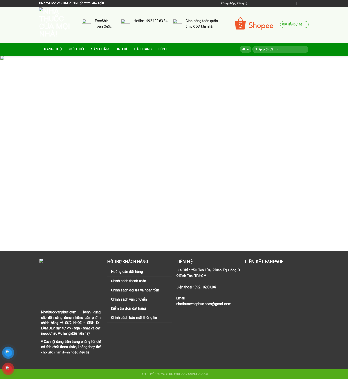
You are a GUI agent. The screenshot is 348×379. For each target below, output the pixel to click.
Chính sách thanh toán (128, 281)
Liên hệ (164, 49)
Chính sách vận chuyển (129, 299)
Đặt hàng (143, 49)
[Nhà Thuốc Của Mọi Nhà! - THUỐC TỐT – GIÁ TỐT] (57, 25)
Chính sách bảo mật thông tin (134, 317)
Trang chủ (52, 49)
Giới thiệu (76, 49)
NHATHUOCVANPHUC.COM (188, 374)
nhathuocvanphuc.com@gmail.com (203, 304)
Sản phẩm (100, 49)
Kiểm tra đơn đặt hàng (128, 308)
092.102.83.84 (156, 21)
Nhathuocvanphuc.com (58, 312)
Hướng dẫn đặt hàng (127, 272)
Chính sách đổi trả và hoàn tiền (135, 290)
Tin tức (122, 49)
